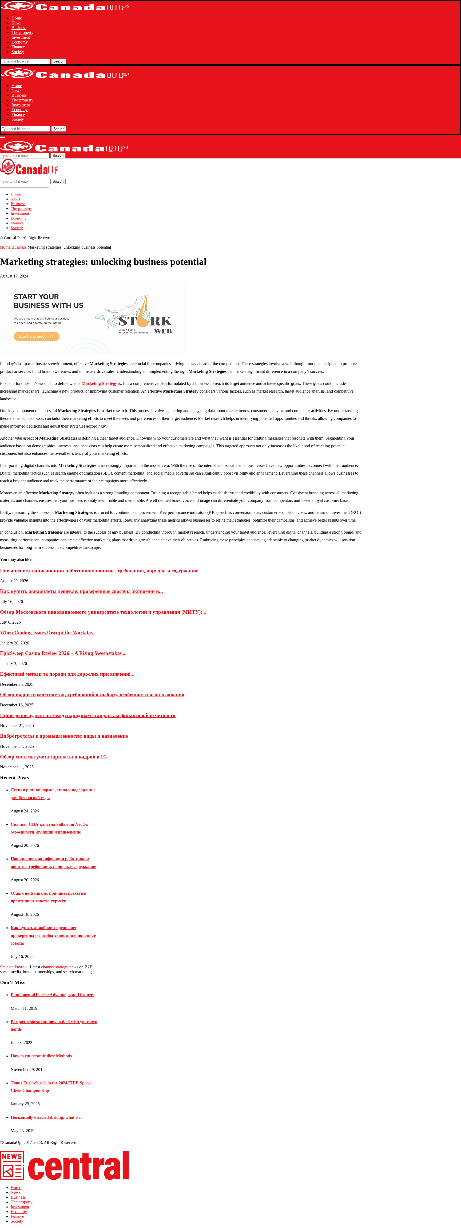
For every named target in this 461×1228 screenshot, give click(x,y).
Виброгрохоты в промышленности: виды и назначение (64, 736)
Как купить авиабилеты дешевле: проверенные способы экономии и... (81, 591)
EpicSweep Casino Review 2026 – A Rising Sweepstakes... (62, 653)
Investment (20, 37)
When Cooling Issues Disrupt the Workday (47, 632)
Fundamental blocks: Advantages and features (52, 994)
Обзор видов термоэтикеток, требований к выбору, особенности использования (92, 694)
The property (22, 32)
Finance (18, 47)
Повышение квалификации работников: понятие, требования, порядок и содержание (99, 570)
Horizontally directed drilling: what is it (46, 1117)
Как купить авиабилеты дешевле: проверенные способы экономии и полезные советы (53, 935)
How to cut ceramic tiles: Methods (41, 1056)
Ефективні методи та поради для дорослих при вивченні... (67, 674)
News (16, 23)
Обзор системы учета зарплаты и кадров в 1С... (55, 757)
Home (16, 18)
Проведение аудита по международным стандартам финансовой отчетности (88, 715)
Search (58, 61)
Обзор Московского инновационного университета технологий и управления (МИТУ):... (103, 612)
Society (17, 51)
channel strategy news (59, 967)
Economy (19, 42)
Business (18, 27)
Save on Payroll (13, 967)
